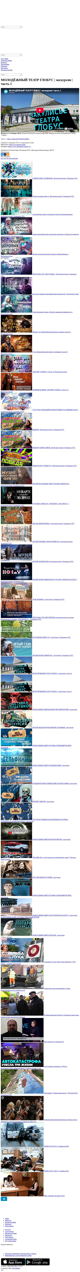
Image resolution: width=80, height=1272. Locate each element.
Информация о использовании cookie (18, 1255)
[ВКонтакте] (2, 154)
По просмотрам (12, 158)
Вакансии (8, 1235)
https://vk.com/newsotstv (17, 144)
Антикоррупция (10, 1239)
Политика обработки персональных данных (20, 1253)
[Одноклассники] (8, 154)
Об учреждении (10, 1241)
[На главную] (9, 25)
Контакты (4, 68)
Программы (5, 64)
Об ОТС (8, 1229)
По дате (3, 158)
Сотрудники (9, 1231)
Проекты (4, 66)
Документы (9, 1237)
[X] (5, 154)
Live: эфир (4, 59)
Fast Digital (16, 1268)
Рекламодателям (6, 70)
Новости (4, 62)
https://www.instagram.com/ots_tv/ (19, 146)
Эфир (7, 1218)
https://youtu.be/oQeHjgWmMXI (18, 139)
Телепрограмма (6, 60)
